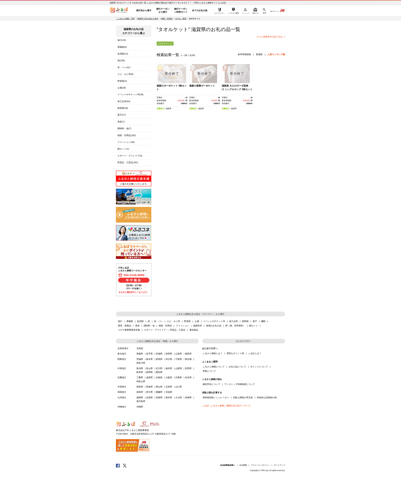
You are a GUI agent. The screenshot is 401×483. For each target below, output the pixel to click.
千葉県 (178, 359)
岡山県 (159, 386)
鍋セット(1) (123, 149)
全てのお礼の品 (199, 10)
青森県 (139, 353)
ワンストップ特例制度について (239, 384)
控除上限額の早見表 (243, 397)
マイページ (245, 10)
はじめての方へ (219, 10)
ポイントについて (259, 366)
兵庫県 (178, 377)
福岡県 (139, 397)
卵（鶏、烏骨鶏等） (235, 325)
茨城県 (139, 359)
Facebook (118, 465)
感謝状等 (197, 325)
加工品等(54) (123, 101)
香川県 (149, 392)
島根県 (149, 386)
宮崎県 (188, 397)
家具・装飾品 (124, 325)
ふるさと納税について (214, 366)
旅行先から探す (144, 10)
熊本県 (169, 397)
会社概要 (243, 465)
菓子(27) (121, 115)
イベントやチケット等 (214, 321)
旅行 (120, 321)
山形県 (178, 353)
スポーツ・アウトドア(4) (129, 155)
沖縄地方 (121, 406)
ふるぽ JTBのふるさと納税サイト (119, 10)
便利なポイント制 (235, 353)
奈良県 (188, 377)
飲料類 (245, 321)
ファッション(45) (126, 142)
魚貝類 (140, 321)
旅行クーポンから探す (162, 10)
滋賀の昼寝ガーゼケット (202, 85)
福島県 (188, 353)
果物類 (129, 321)
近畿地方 (160, 108)
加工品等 (233, 321)
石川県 (159, 368)
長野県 (188, 368)
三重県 (139, 377)
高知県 (169, 392)
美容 (137, 325)
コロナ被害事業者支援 (129, 330)
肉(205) (121, 60)
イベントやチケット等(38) (130, 94)
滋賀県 (198, 29)
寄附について (209, 371)
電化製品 (193, 330)
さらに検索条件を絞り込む (270, 36)
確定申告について (211, 384)
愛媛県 (159, 392)
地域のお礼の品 (213, 325)
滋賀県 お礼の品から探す (148, 19)
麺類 (263, 321)
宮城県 (159, 353)
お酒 (197, 321)
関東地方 (121, 359)
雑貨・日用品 (166, 19)
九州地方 (121, 397)
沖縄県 (139, 406)
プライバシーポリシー (260, 465)
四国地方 (121, 392)
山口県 (178, 386)
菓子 (255, 321)
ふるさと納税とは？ (212, 353)
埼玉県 (169, 359)
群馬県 (159, 359)
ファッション (182, 325)
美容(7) (121, 121)
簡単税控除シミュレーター (216, 397)
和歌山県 (140, 381)
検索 (264, 10)
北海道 (139, 348)
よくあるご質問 (233, 10)
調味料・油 (149, 325)
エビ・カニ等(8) (125, 74)
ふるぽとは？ (254, 353)
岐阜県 (139, 372)
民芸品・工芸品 (177, 330)
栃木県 (149, 359)
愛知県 (159, 372)
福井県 (169, 368)
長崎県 (159, 397)
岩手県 (149, 353)
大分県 (178, 397)
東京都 (188, 359)
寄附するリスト (255, 10)
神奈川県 (140, 363)
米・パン (158, 321)
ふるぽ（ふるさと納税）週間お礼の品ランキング (226, 405)
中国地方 (121, 386)
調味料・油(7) (124, 128)
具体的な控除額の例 (267, 397)
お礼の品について (237, 366)
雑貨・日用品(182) (126, 135)
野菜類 (187, 321)
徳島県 (139, 392)
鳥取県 (139, 386)
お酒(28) (121, 87)
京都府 (159, 377)
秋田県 (169, 353)
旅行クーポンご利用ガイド (180, 10)
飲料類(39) (122, 108)
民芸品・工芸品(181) (127, 162)
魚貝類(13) (122, 53)
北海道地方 (122, 348)
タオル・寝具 (180, 19)
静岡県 (149, 372)
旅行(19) (121, 40)
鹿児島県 (140, 401)
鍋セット (253, 325)
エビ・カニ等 (173, 321)
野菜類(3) (122, 81)
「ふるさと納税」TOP (125, 19)
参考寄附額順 (244, 54)
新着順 (259, 54)
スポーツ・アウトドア (155, 330)
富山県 (149, 368)
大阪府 (169, 377)
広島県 (169, 386)
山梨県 (178, 368)
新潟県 (139, 368)
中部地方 (121, 368)
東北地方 (121, 353)
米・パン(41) (123, 67)
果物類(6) (122, 47)
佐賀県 (149, 397)
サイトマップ (279, 465)
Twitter (125, 465)
